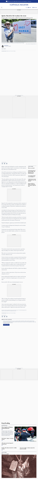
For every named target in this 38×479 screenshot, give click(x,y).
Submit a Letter (6, 324)
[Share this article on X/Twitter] (2, 163)
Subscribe (35, 7)
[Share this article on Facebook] (7, 163)
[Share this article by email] (4, 163)
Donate (30, 7)
